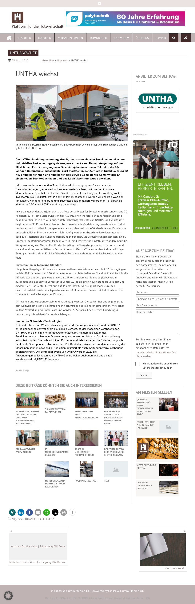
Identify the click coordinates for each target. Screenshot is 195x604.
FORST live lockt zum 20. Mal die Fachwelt (146, 425)
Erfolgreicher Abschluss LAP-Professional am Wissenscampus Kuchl (113, 417)
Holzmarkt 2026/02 (85, 480)
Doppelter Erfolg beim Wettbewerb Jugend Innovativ (114, 452)
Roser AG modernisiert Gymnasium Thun (84, 452)
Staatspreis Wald (174, 568)
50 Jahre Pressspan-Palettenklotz (56, 410)
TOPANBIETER (98, 38)
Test (106, 480)
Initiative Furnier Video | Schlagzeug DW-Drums (37, 554)
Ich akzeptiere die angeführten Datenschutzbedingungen (160, 365)
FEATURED (24, 38)
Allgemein (62, 60)
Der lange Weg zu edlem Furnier (25, 451)
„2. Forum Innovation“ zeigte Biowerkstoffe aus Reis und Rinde (145, 407)
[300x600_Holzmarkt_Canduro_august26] (156, 232)
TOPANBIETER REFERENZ (39, 519)
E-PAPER (161, 38)
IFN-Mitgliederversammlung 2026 (56, 452)
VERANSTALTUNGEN (70, 38)
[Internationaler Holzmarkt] (9, 37)
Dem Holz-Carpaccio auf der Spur (144, 485)
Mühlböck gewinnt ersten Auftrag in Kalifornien (56, 483)
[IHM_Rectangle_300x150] (157, 448)
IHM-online (47, 60)
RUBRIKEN (44, 38)
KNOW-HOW (121, 38)
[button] (144, 375)
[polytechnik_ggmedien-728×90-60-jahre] (125, 19)
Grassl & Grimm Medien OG (126, 591)
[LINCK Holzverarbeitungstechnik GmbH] (186, 37)
